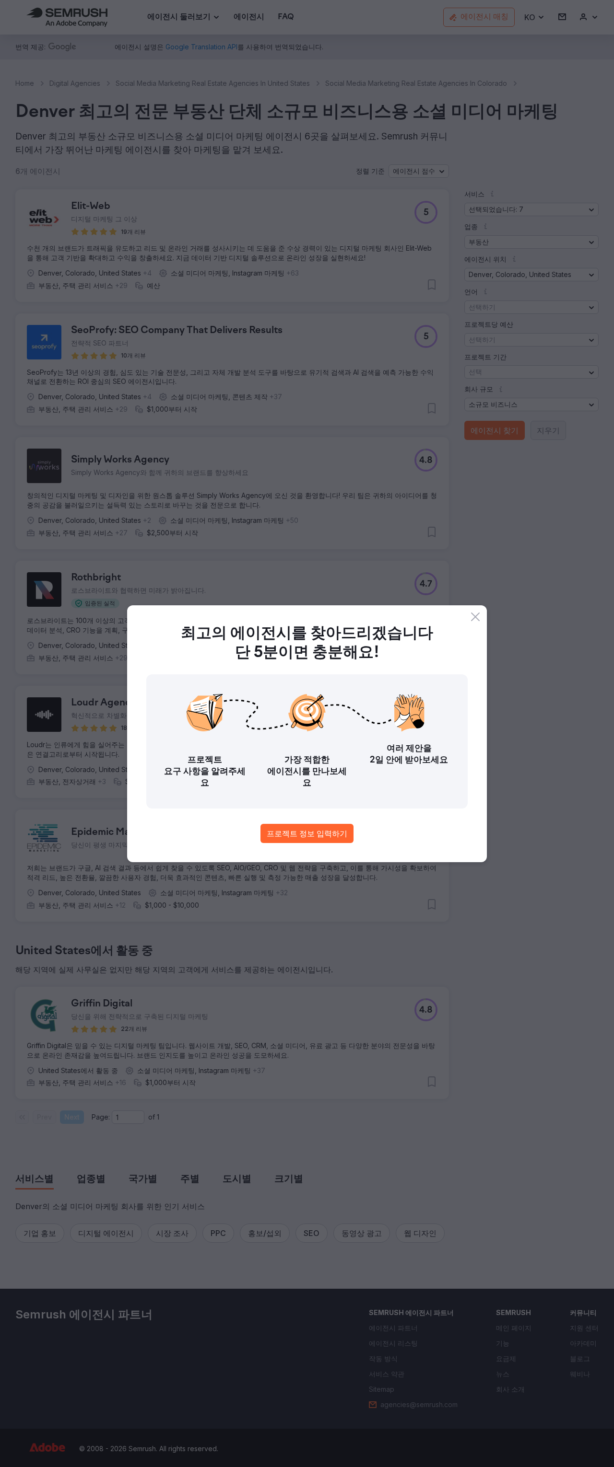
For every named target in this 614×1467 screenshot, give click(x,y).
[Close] (475, 616)
